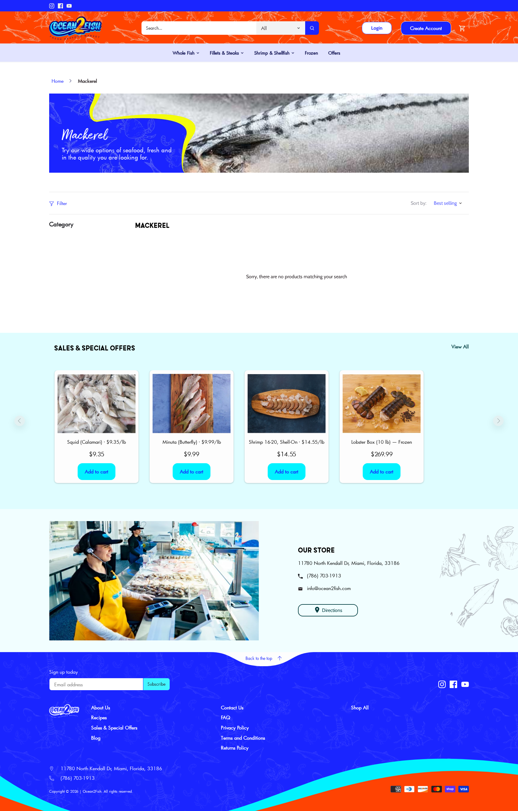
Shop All (360, 707)
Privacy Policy (235, 727)
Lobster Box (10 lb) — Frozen (381, 442)
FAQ (225, 717)
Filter (61, 203)
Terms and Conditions (243, 738)
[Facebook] (60, 5)
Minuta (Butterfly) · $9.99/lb (191, 442)
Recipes (99, 717)
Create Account (426, 28)
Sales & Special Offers (114, 727)
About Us (100, 707)
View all (460, 346)
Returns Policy (235, 747)
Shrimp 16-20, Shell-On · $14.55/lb (286, 442)
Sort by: (418, 203)
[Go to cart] (462, 28)
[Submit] (312, 28)
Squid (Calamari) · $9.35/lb (96, 442)
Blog (95, 738)
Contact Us (232, 707)
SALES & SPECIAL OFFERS (94, 347)
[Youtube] (69, 5)
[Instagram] (51, 5)
